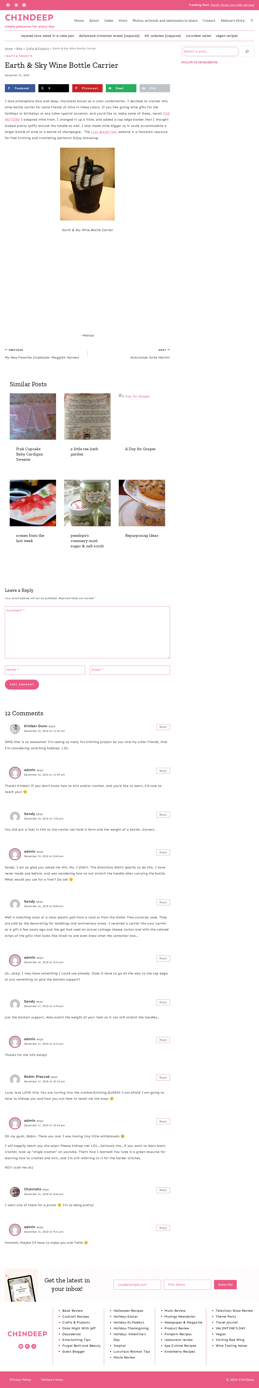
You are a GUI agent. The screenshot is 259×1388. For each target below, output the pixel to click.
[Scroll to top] (249, 1372)
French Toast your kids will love (232, 5)
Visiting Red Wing (230, 1340)
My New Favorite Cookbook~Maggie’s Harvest (42, 353)
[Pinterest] (16, 5)
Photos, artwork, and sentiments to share (165, 20)
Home (79, 20)
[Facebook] (8, 5)
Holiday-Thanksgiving (131, 1328)
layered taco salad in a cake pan (47, 36)
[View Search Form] (251, 20)
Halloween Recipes (128, 1311)
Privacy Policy (20, 1380)
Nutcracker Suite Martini (150, 353)
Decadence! (71, 1334)
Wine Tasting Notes (231, 1346)
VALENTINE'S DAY (231, 1328)
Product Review (177, 1328)
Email (97, 670)
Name (12, 670)
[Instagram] (24, 5)
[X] (129, 1379)
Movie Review (124, 1357)
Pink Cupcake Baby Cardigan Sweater (29, 454)
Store (123, 20)
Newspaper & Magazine (183, 1322)
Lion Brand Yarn (104, 132)
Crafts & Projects (37, 48)
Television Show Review (234, 1311)
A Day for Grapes (140, 448)
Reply (163, 727)
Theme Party (226, 1316)
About (94, 20)
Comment (15, 610)
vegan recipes (227, 36)
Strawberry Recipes (180, 1351)
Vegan (221, 1334)
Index (108, 20)
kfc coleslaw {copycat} (163, 36)
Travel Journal (227, 1322)
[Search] (247, 51)
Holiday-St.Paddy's (129, 1322)
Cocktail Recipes (75, 1316)
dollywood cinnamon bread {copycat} (109, 36)
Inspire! (120, 1346)
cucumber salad (198, 36)
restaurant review (179, 1340)
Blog (19, 48)
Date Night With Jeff (79, 1328)
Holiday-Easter (126, 1316)
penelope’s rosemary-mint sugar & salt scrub (87, 540)
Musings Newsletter (180, 1316)
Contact (209, 20)
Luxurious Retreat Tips (132, 1351)
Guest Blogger (73, 1351)
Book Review (72, 1311)
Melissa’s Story (233, 20)
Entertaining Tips (76, 1340)
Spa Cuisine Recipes (180, 1346)
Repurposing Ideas (141, 535)
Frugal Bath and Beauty (81, 1346)
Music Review (175, 1311)
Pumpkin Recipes (178, 1334)
